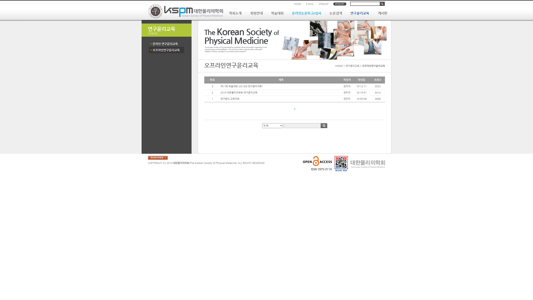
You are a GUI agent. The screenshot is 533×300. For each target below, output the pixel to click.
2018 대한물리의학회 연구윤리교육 (238, 92)
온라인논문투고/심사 (306, 13)
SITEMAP (323, 4)
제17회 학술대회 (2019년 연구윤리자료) (241, 86)
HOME (297, 4)
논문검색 (336, 13)
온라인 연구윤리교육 (165, 43)
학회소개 (235, 13)
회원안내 (256, 13)
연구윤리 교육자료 (229, 98)
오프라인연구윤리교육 (166, 50)
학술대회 (277, 13)
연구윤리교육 (359, 13)
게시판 (382, 13)
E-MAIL (310, 4)
